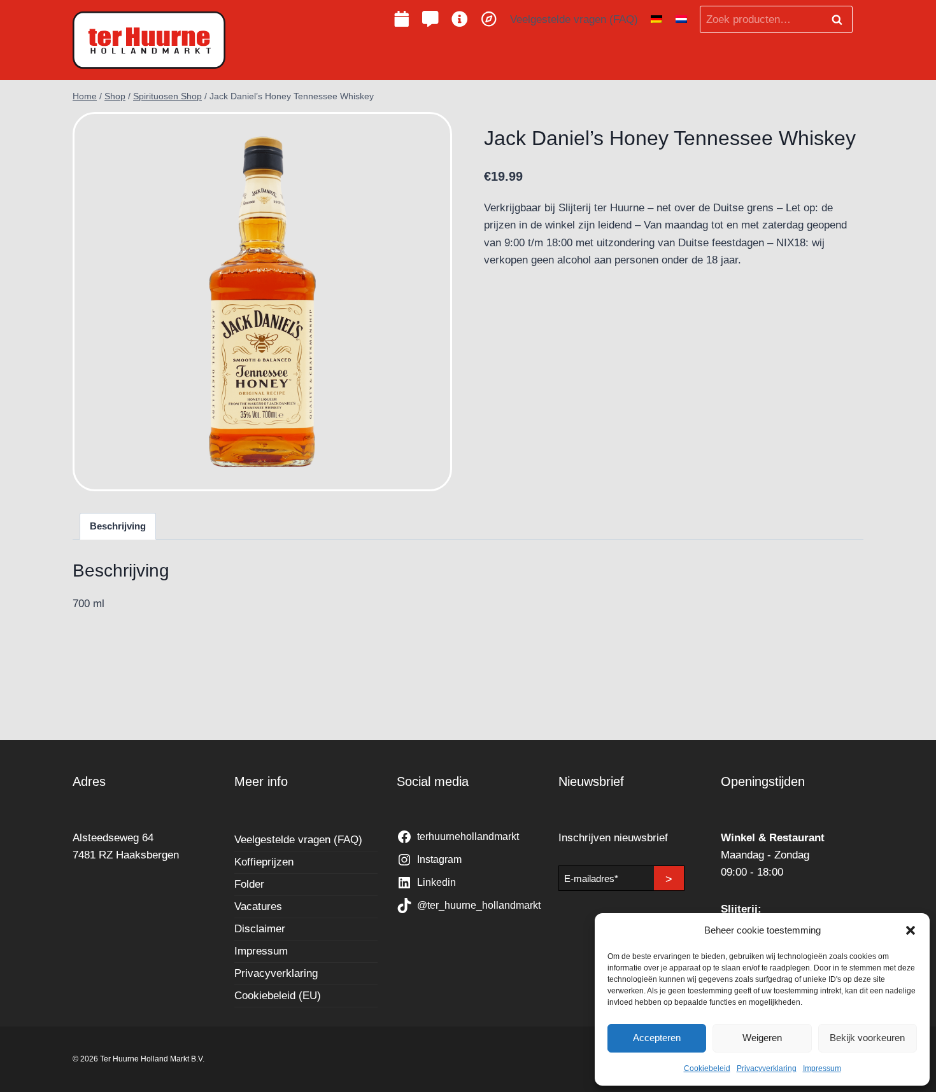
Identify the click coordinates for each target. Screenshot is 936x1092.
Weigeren (762, 1037)
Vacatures (258, 906)
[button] (910, 930)
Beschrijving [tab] (118, 526)
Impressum (822, 1068)
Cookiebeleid (707, 1068)
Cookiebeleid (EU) (277, 996)
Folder (249, 884)
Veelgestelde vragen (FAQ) (574, 19)
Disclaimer (259, 929)
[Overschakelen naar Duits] (656, 19)
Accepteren (657, 1037)
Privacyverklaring (767, 1068)
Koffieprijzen (264, 862)
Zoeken (840, 19)
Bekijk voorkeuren (867, 1037)
